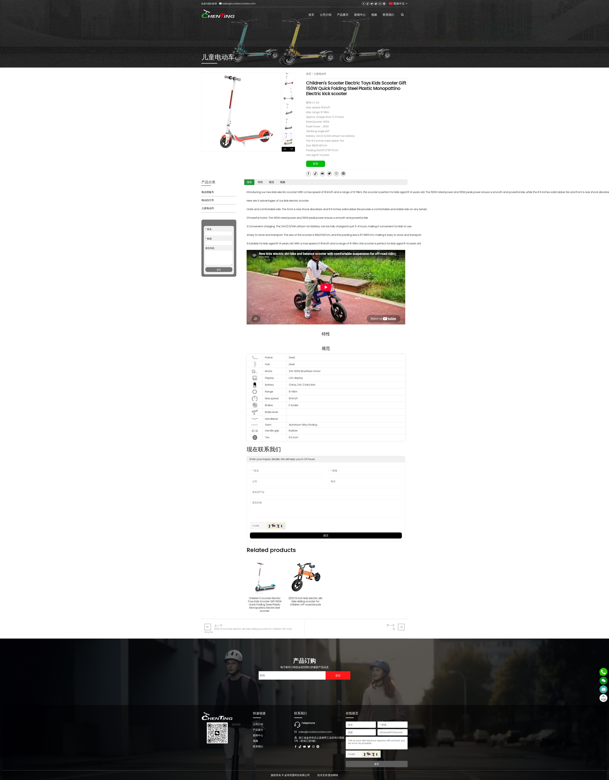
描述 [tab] (249, 182)
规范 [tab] (271, 182)
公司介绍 (325, 15)
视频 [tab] (282, 182)
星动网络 (333, 775)
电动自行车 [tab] (207, 200)
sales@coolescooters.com (238, 3)
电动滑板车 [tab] (207, 192)
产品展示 (342, 15)
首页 (311, 15)
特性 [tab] (260, 182)
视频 (374, 15)
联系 (315, 164)
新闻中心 (360, 15)
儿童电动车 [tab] (207, 208)
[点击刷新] (275, 525)
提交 (219, 269)
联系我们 (388, 15)
